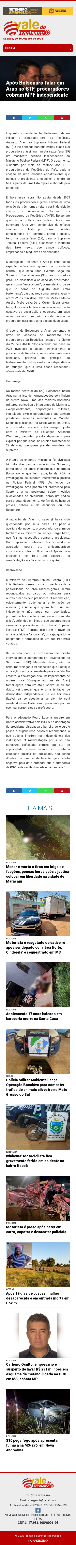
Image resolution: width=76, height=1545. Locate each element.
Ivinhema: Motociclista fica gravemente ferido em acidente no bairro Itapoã (35, 1161)
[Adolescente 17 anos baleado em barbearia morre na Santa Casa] (38, 984)
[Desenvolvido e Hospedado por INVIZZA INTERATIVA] (38, 1540)
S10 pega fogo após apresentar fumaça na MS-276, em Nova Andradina (32, 1445)
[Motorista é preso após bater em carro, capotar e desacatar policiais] (38, 1198)
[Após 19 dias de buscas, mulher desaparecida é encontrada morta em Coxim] (38, 1264)
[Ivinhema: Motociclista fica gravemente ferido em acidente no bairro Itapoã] (38, 1127)
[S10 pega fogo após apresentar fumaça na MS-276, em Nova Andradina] (38, 1411)
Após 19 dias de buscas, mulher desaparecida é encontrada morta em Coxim (38, 1298)
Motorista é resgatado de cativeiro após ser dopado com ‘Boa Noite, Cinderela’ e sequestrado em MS (35, 947)
